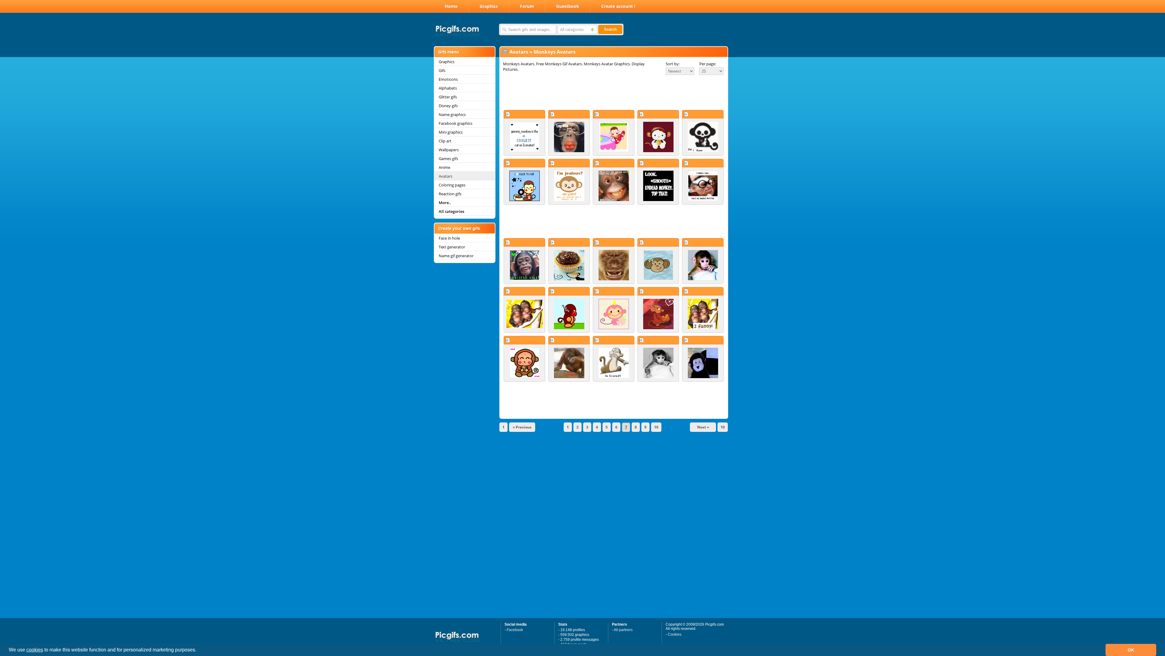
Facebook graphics (455, 123)
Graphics (489, 6)
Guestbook (567, 6)
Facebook (515, 630)
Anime (444, 167)
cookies (34, 649)
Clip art (445, 141)
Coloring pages (452, 185)
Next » (703, 427)
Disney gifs (448, 105)
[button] (198, 650)
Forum (527, 6)
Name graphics (452, 114)
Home (451, 6)
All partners (623, 630)
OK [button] (1131, 649)
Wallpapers (449, 149)
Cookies (674, 634)
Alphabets (448, 88)
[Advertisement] (613, 92)
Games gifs (448, 158)
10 (656, 427)
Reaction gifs (450, 193)
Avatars (445, 176)
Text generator (452, 247)
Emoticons (448, 79)
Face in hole (449, 238)
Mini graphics (451, 132)
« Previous (522, 427)
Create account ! (618, 6)
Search (610, 29)
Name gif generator (456, 255)
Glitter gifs (448, 97)
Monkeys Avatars (555, 52)
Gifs (442, 70)
